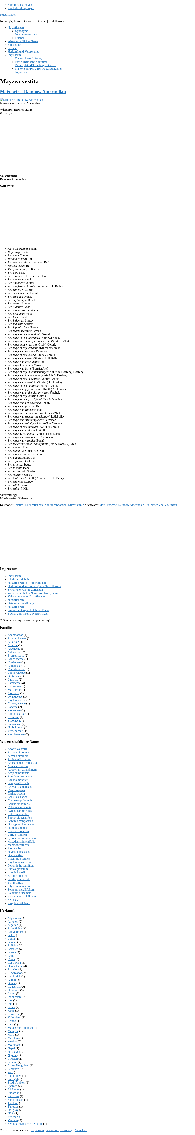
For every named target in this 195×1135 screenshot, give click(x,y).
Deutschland (15, 966)
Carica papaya (16, 790)
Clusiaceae (14, 662)
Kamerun (13, 1014)
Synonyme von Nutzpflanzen (25, 589)
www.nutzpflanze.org (59, 1130)
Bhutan (12, 942)
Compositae (15, 665)
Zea (161, 504)
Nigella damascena (19, 851)
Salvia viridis (15, 882)
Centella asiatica (17, 797)
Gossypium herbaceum (21, 824)
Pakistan (13, 1058)
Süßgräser (151, 504)
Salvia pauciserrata (19, 879)
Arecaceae (14, 648)
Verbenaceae (15, 730)
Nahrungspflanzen (55, 504)
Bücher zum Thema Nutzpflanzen (28, 613)
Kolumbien (14, 1017)
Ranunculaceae (17, 713)
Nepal (11, 1048)
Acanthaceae (15, 635)
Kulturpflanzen (34, 504)
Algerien (13, 925)
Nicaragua (14, 1051)
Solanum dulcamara (19, 893)
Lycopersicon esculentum (23, 838)
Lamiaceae (14, 683)
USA (11, 1113)
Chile (11, 955)
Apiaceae (13, 641)
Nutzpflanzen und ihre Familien (27, 582)
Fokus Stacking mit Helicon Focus (28, 610)
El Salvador (15, 972)
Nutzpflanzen (8, 14)
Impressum (14, 575)
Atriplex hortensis (18, 773)
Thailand (13, 1103)
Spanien (12, 1086)
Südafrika (13, 1092)
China (11, 959)
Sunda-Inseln (15, 1099)
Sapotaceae (14, 720)
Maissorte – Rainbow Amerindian (33, 91)
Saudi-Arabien (16, 1082)
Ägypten (13, 921)
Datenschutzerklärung (21, 603)
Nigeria (12, 1055)
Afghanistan (15, 918)
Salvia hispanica (17, 875)
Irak (10, 1000)
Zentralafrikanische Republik (25, 1123)
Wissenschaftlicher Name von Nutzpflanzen (34, 593)
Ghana (12, 983)
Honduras (13, 990)
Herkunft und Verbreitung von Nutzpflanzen (34, 586)
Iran (10, 1003)
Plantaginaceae (17, 703)
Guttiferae (14, 676)
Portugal (13, 1079)
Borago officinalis (18, 783)
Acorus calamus (17, 749)
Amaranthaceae (17, 638)
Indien (11, 993)
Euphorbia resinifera (20, 817)
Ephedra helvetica (18, 814)
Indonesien (14, 996)
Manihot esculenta (19, 845)
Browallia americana (20, 786)
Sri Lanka (13, 1089)
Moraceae (13, 693)
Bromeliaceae (16, 655)
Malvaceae (14, 689)
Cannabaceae (16, 659)
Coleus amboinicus (19, 803)
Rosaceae (13, 717)
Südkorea (13, 1096)
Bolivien (13, 945)
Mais (102, 504)
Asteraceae (14, 652)
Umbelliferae (15, 727)
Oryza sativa (15, 855)
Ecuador (13, 969)
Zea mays (171, 504)
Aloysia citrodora (18, 755)
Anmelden (81, 1130)
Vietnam (13, 1120)
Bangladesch (15, 931)
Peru (10, 1072)
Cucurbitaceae (16, 669)
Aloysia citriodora (18, 752)
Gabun (12, 979)
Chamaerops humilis (20, 800)
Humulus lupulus (18, 827)
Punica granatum (18, 869)
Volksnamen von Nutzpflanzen (26, 596)
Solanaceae (14, 724)
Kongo (12, 1020)
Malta (11, 1034)
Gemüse (18, 504)
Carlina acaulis (16, 793)
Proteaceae (14, 710)
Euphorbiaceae (17, 672)
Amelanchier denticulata (22, 762)
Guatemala (14, 986)
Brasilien (13, 948)
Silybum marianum (19, 886)
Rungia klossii (16, 872)
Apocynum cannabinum (22, 769)
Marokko (13, 1038)
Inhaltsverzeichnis (18, 579)
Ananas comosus (18, 766)
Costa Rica (14, 962)
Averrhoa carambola (20, 776)
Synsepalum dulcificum (22, 896)
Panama (12, 1062)
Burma (12, 952)
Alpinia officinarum (19, 759)
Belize (11, 935)
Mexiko (12, 1041)
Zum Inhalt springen (20, 4)
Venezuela (14, 1116)
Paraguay (13, 1068)
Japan (11, 1010)
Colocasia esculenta (19, 807)
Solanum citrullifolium (21, 889)
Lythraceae (14, 686)
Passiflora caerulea (19, 858)
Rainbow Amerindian (131, 504)
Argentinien (15, 928)
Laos (11, 1024)
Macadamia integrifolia (21, 841)
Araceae (13, 645)
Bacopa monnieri (18, 779)
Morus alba (14, 848)
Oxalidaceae (15, 696)
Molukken (14, 1044)
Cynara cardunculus (20, 810)
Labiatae (13, 679)
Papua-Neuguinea (18, 1065)
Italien (11, 1007)
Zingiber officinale (19, 903)
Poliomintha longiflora (21, 865)
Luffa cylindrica (17, 834)
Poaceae (112, 504)
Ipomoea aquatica (18, 831)
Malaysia (13, 1031)
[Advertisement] (97, 144)
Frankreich (14, 976)
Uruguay (13, 1110)
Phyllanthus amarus (19, 862)
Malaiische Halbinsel (20, 1027)
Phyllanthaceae (17, 700)
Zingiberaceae (16, 734)
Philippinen (14, 1075)
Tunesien (13, 1106)
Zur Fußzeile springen (21, 8)
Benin (11, 938)
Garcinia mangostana (20, 821)
